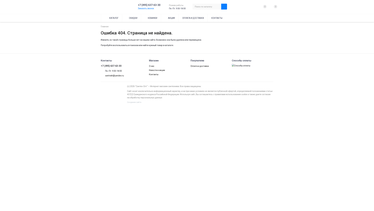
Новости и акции (157, 70)
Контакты (216, 18)
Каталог (113, 18)
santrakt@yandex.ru (114, 75)
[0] (260, 6)
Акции (171, 18)
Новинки (152, 18)
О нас (151, 66)
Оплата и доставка (193, 18)
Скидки (133, 18)
